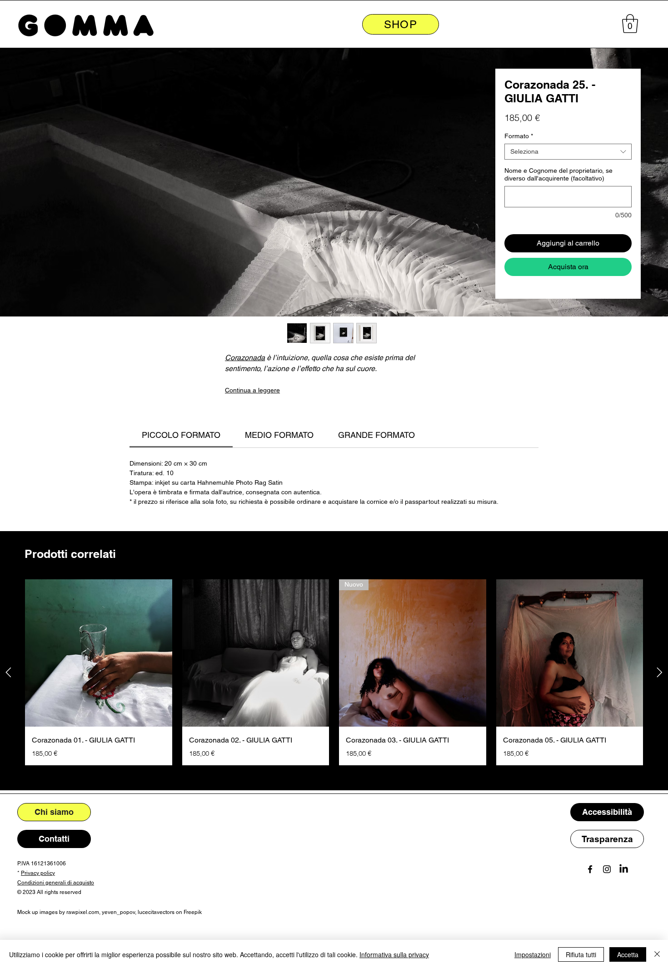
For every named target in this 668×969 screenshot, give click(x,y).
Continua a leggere (252, 390)
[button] (630, 23)
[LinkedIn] (623, 869)
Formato (518, 136)
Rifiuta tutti (581, 954)
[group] (334, 672)
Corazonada (245, 357)
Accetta (627, 954)
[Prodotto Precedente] (8, 672)
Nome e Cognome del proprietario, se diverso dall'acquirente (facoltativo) (558, 174)
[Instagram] (607, 869)
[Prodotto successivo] (659, 672)
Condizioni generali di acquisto (55, 882)
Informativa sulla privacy (394, 954)
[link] (181, 435)
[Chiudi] (657, 954)
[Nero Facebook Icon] (590, 869)
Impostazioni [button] (532, 954)
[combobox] (568, 152)
